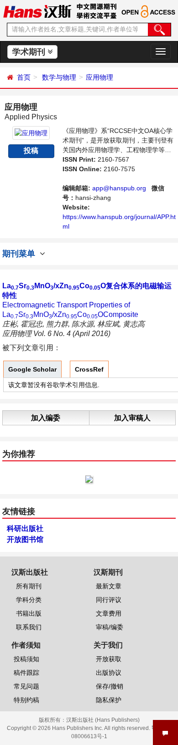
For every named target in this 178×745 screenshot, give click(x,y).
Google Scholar (32, 369)
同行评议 (108, 599)
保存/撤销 (109, 686)
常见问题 (26, 686)
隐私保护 (108, 700)
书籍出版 (29, 613)
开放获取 (108, 659)
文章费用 (108, 613)
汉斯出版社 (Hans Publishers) (103, 720)
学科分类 (29, 599)
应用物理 (99, 77)
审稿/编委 (109, 627)
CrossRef (89, 369)
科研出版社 (25, 528)
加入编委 (45, 418)
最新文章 (108, 586)
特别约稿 (26, 700)
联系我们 (29, 627)
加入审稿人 (132, 418)
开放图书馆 (25, 539)
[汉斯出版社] (37, 11)
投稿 (31, 150)
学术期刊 (29, 51)
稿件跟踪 (26, 672)
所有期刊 (29, 586)
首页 (24, 77)
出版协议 (108, 672)
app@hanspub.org (119, 188)
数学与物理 (59, 77)
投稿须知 (26, 659)
